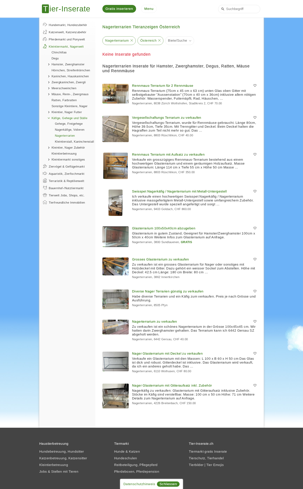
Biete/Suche (177, 40)
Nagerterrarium (117, 40)
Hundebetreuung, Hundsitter (61, 451)
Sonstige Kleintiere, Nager (69, 106)
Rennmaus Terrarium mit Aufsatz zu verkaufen (168, 154)
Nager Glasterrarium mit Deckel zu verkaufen (167, 353)
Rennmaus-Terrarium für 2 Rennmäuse (162, 85)
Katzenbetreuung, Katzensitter (63, 458)
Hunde (119, 451)
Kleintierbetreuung (64, 153)
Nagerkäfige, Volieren (69, 129)
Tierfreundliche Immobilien (67, 202)
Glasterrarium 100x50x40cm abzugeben (163, 228)
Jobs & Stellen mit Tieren (58, 471)
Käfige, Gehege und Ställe (69, 118)
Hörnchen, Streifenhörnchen (71, 70)
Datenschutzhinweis (139, 484)
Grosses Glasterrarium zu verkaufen (160, 259)
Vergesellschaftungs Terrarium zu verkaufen (166, 117)
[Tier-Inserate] (68, 9)
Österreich (148, 40)
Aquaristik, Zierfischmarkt (66, 173)
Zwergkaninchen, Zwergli (69, 82)
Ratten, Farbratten (64, 100)
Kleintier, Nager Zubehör (68, 147)
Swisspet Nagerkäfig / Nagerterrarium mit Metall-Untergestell (179, 191)
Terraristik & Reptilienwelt (66, 181)
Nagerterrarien (65, 135)
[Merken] (255, 86)
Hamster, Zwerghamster (68, 64)
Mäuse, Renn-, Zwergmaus (70, 94)
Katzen (134, 451)
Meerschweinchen (64, 88)
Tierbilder (196, 465)
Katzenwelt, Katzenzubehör (67, 32)
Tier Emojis (215, 465)
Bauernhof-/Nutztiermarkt (66, 188)
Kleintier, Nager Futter (67, 112)
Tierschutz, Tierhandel (206, 458)
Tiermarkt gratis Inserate (208, 451)
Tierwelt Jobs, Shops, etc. (67, 195)
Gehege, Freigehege (69, 123)
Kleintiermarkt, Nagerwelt (66, 46)
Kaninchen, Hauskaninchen (70, 76)
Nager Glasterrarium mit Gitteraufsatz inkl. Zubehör (172, 385)
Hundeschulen (125, 458)
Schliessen (168, 484)
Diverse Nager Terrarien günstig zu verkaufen (168, 291)
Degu (55, 58)
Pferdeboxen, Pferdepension (136, 471)
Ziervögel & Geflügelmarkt (67, 166)
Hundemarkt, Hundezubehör (68, 25)
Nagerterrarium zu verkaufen (154, 321)
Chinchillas (59, 52)
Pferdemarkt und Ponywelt (67, 39)
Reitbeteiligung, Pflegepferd (136, 465)
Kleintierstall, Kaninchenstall (74, 141)
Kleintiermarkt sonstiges (68, 159)
